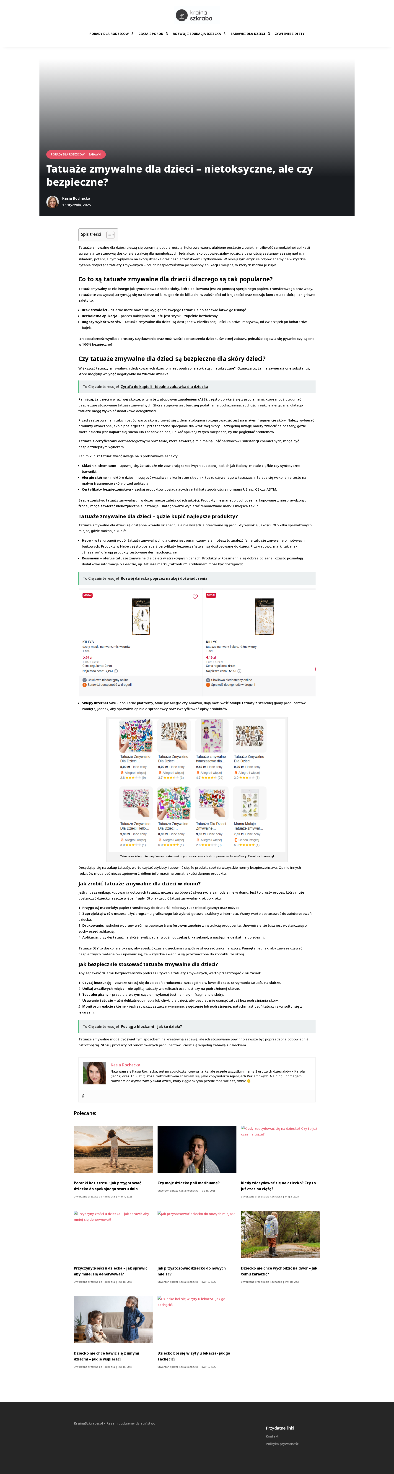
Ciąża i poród (150, 33)
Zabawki (94, 154)
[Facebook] (83, 1096)
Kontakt (272, 1436)
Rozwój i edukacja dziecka (197, 33)
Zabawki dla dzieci (248, 33)
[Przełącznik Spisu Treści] (108, 235)
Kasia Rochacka (105, 1196)
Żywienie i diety (289, 33)
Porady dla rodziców (109, 33)
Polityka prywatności (283, 1443)
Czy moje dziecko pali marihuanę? (189, 1182)
